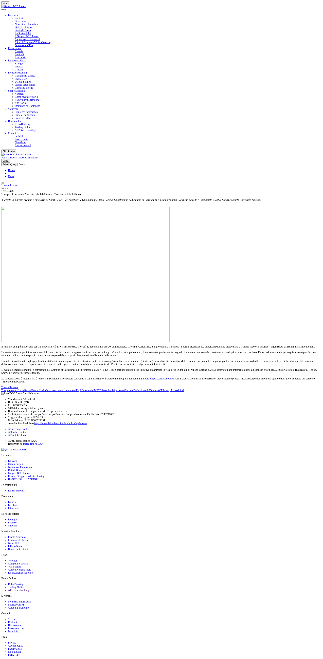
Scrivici (19, 136)
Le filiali (19, 54)
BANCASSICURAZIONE (23, 479)
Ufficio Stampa (23, 81)
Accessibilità (177, 390)
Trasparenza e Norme (12, 390)
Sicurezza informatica (26, 112)
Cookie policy (15, 645)
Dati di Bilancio (23, 27)
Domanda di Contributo (27, 105)
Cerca (5, 161)
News (11, 176)
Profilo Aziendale (17, 537)
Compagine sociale (18, 563)
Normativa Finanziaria (27, 24)
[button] (161, 9)
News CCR (21, 78)
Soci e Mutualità (16, 90)
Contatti (12, 133)
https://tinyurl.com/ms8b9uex (158, 378)
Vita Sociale (21, 102)
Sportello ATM (23, 118)
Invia (5, 3)
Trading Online (23, 127)
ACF (160, 390)
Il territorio (20, 57)
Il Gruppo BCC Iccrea (27, 36)
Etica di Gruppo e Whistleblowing (33, 42)
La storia (19, 18)
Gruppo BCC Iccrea (19, 473)
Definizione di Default (145, 390)
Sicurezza (13, 108)
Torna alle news (9, 185)
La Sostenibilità (23, 33)
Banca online (15, 121)
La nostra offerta (17, 60)
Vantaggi (19, 93)
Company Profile (24, 87)
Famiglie (19, 63)
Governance (21, 21)
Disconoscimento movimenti (61, 390)
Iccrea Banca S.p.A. (33, 443)
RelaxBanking (22, 124)
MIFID (98, 390)
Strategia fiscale (23, 30)
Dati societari (15, 648)
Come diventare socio (26, 96)
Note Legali (14, 651)
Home (11, 170)
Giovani (19, 69)
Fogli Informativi (85, 390)
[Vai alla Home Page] (16, 154)
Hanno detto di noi (25, 84)
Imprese (19, 66)
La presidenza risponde (27, 99)
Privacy (167, 390)
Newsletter (20, 142)
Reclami (129, 390)
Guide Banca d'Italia (35, 390)
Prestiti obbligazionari (113, 390)
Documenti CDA (24, 45)
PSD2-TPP (14, 654)
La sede (19, 51)
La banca (13, 15)
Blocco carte (21, 139)
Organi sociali (15, 464)
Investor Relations (17, 72)
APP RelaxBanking (25, 130)
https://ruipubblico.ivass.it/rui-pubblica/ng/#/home (60, 423)
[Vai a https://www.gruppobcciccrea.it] (13, 6)
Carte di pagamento (25, 115)
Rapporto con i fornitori (27, 39)
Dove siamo (14, 48)
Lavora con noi (23, 145)
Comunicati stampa (25, 75)
